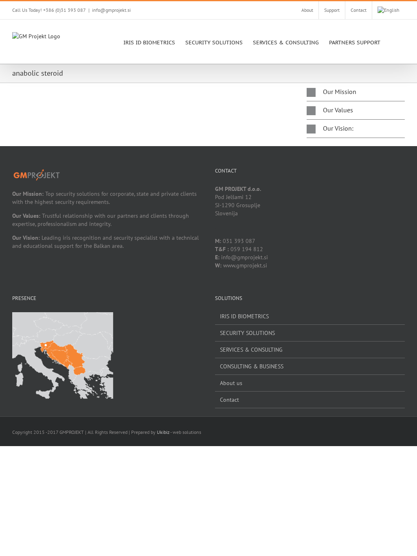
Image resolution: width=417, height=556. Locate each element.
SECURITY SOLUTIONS (247, 333)
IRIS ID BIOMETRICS (244, 316)
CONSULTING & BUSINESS (251, 366)
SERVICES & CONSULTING (251, 349)
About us (231, 383)
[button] (393, 41)
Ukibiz (163, 432)
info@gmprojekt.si (111, 10)
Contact (229, 399)
